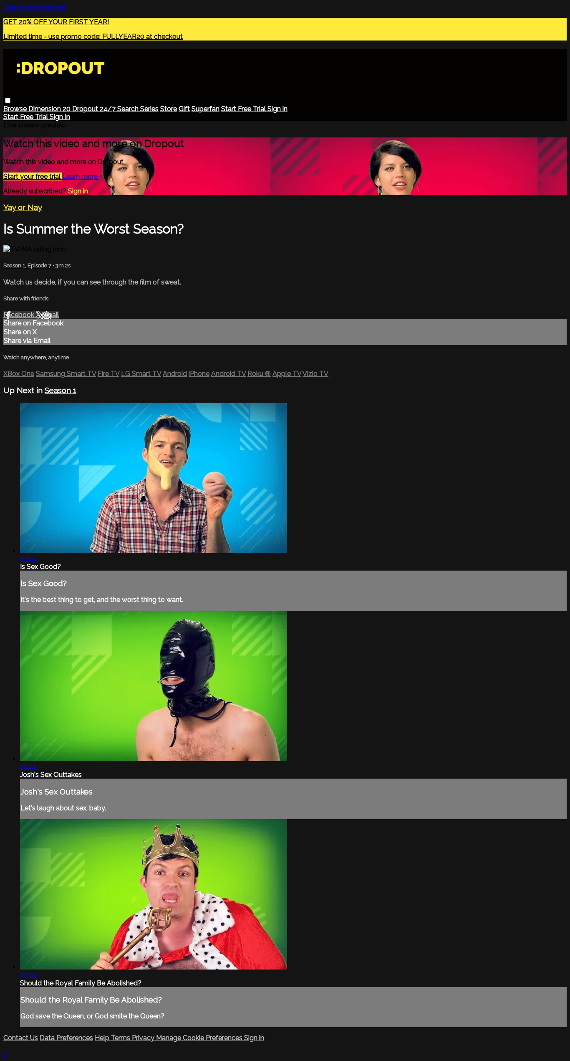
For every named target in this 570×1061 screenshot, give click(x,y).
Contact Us (20, 1038)
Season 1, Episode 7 (28, 265)
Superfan (205, 109)
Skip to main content (35, 7)
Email (50, 315)
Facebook (19, 315)
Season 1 (60, 390)
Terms (121, 1038)
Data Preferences (66, 1038)
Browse (15, 109)
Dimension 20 (50, 109)
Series (149, 109)
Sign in (277, 109)
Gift (184, 109)
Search (128, 109)
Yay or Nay (22, 207)
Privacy (144, 1038)
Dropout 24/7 (94, 109)
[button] (7, 100)
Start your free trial (32, 176)
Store (168, 109)
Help (103, 1038)
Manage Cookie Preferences (200, 1038)
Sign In (60, 117)
